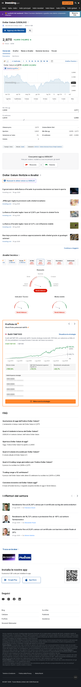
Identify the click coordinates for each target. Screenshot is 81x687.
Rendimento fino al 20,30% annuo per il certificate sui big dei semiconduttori (44, 505)
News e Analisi (27, 51)
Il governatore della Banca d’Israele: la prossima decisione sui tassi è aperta (34, 189)
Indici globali (72, 8)
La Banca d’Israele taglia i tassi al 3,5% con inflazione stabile (28, 224)
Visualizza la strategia (67, 334)
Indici (4, 8)
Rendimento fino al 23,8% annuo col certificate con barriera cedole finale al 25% (44, 530)
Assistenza (46, 619)
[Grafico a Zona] (7, 61)
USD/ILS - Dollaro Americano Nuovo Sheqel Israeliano (48, 146)
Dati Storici (15, 56)
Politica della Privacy (25, 673)
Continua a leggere (71, 248)
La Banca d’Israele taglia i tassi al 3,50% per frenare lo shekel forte (31, 212)
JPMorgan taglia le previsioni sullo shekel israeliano (24, 201)
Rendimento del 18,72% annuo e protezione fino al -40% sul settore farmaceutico (40, 518)
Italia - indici (12, 8)
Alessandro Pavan (30, 522)
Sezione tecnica (42, 51)
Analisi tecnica (10, 255)
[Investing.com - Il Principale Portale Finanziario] (12, 3)
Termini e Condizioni (9, 673)
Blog (3, 610)
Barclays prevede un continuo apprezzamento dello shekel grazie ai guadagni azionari (35, 236)
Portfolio (5, 619)
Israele (22, 146)
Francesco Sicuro (30, 508)
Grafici (15, 51)
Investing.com (7, 204)
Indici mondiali (38, 8)
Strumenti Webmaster (9, 623)
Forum (54, 51)
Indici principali (25, 8)
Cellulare (5, 614)
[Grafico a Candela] (4, 61)
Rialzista (52, 165)
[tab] (12, 262)
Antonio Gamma (29, 535)
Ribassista (33, 165)
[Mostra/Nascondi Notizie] (52, 61)
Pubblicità (45, 614)
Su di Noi (45, 610)
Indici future (50, 8)
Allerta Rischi (39, 673)
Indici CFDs (60, 8)
